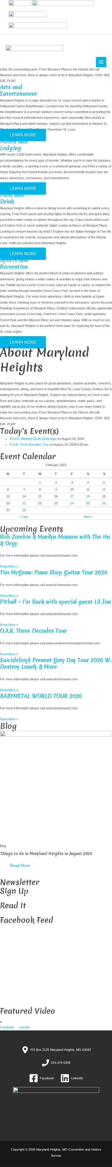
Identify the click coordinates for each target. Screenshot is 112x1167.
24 (72, 503)
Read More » (9, 566)
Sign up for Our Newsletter (18, 898)
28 (24, 510)
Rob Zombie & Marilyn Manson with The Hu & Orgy (55, 540)
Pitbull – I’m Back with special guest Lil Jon (55, 601)
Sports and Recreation (14, 263)
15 (40, 496)
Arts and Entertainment (18, 90)
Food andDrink (12, 198)
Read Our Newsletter (15, 913)
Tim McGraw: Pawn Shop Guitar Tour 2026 (53, 572)
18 (88, 496)
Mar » (88, 516)
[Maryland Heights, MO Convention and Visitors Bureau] (34, 57)
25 (88, 503)
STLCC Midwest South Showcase (33, 438)
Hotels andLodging (14, 145)
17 (72, 496)
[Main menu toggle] (101, 62)
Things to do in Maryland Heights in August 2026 (46, 853)
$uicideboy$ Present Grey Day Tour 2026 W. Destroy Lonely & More (55, 663)
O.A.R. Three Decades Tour (29, 444)
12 (104, 489)
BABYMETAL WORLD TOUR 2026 (41, 696)
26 (104, 503)
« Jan (24, 516)
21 (24, 503)
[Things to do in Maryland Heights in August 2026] (56, 786)
